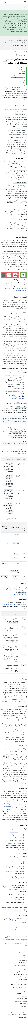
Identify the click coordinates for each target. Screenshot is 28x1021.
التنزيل (25, 957)
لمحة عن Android (23, 1012)
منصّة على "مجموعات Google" (20, 982)
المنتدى (16, 1012)
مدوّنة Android (23, 977)
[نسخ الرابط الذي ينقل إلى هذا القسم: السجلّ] (20, 679)
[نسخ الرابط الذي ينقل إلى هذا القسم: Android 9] (18, 826)
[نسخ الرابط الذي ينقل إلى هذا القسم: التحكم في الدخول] (12, 297)
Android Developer (21, 290)
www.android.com (22, 998)
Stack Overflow (23, 1003)
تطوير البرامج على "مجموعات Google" (19, 984)
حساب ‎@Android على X (21, 972)
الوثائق (25, 7)
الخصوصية (24, 1014)
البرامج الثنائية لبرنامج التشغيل (21, 965)
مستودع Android (23, 952)
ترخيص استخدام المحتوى (13, 937)
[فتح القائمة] (24, 2)
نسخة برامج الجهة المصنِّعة (22, 962)
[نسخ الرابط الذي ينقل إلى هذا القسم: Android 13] (17, 916)
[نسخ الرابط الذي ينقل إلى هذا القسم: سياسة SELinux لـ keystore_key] (4, 403)
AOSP (25, 52)
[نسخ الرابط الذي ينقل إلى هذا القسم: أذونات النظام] (17, 599)
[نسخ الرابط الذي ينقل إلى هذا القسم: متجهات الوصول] (15, 584)
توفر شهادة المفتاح (22, 754)
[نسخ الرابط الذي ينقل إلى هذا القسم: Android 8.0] (17, 788)
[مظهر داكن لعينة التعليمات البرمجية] (24, 417)
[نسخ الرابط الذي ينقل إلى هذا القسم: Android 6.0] (16, 706)
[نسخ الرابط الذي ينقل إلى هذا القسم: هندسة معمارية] (14, 237)
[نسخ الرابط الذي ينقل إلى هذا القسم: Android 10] (17, 854)
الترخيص (4, 1012)
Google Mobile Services (21, 1001)
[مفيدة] (16, 55)
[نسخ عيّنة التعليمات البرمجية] (26, 417)
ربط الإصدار (24, 763)
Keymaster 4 (14, 832)
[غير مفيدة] (14, 55)
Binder (14, 144)
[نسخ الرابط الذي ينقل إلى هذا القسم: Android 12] (17, 883)
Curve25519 (14, 920)
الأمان (15, 52)
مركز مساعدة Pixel (23, 996)
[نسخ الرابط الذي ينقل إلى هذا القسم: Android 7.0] (17, 746)
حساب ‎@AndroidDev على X (20, 974)
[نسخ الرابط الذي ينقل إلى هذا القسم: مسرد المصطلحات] (12, 106)
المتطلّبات (25, 955)
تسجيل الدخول (5, 2)
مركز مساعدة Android (22, 993)
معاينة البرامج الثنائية (23, 960)
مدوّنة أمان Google (23, 979)
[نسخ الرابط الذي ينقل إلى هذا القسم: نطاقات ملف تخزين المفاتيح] (9, 313)
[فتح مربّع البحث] (14, 2)
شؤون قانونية (10, 1012)
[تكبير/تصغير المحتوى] (18, 68)
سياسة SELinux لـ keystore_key (12, 604)
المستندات (20, 52)
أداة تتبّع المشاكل (23, 1006)
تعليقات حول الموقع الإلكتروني (13, 1014)
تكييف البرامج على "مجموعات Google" (18, 987)
